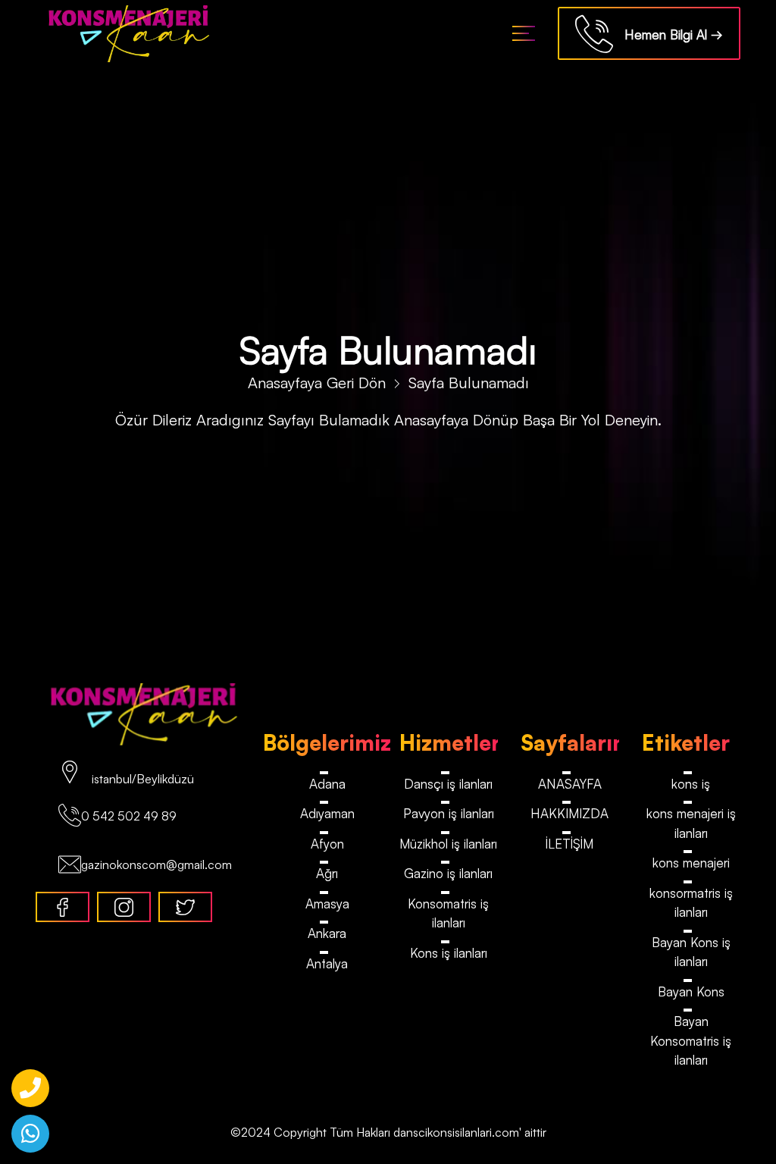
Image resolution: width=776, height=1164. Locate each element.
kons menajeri (691, 863)
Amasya (327, 903)
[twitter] (185, 907)
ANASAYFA (570, 784)
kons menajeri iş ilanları (691, 823)
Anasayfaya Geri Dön (317, 382)
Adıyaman (327, 813)
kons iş (690, 784)
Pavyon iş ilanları (448, 813)
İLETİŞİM (569, 844)
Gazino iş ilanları (448, 873)
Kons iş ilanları (448, 953)
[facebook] (62, 907)
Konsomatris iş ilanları (448, 913)
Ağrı (327, 873)
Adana (327, 784)
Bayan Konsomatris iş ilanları (690, 1040)
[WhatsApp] (30, 1134)
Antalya (327, 963)
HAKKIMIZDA (569, 813)
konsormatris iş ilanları (691, 903)
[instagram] (124, 907)
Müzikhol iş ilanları (448, 844)
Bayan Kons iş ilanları (691, 952)
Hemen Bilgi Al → (668, 34)
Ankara (327, 933)
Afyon (327, 844)
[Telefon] (30, 1088)
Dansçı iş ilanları (448, 784)
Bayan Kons (691, 991)
